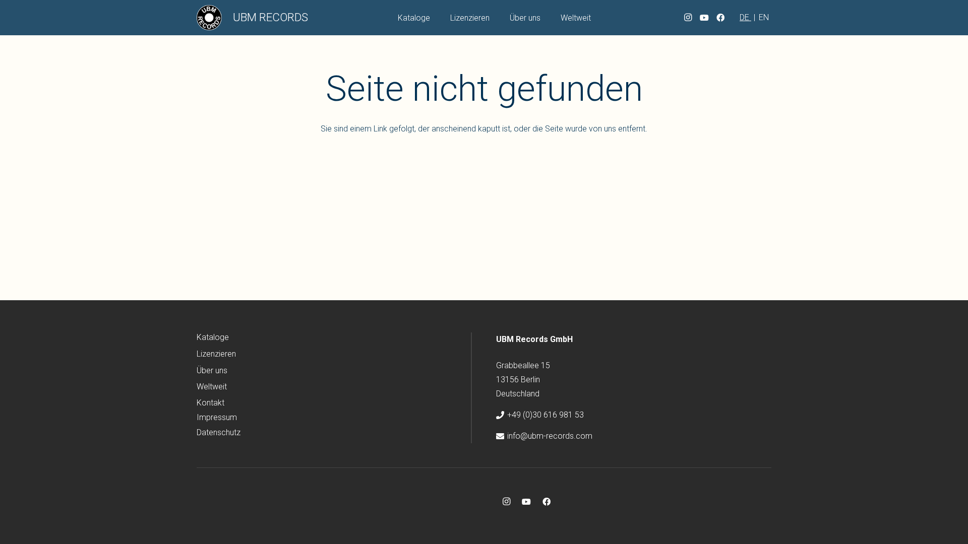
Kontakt (210, 402)
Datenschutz (218, 432)
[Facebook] (720, 18)
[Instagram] (688, 18)
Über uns (212, 370)
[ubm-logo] (209, 17)
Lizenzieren (216, 354)
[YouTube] (704, 18)
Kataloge (213, 337)
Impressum (217, 417)
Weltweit (212, 386)
